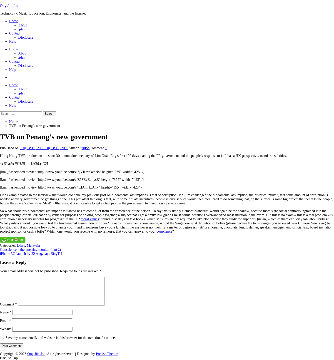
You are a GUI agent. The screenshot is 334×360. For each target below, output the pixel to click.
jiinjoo (85, 148)
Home (13, 21)
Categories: (8, 245)
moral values (90, 219)
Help (12, 41)
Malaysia (33, 245)
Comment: (97, 148)
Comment (8, 304)
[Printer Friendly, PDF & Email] (12, 241)
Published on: (10, 148)
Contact (14, 33)
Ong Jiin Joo (9, 5)
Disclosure (25, 37)
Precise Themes (107, 354)
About (22, 25)
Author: (74, 148)
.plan (21, 29)
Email (5, 321)
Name (5, 312)
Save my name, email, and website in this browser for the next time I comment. (61, 338)
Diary (21, 245)
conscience (164, 231)
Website (5, 329)
